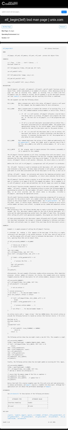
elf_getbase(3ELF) (13, 416)
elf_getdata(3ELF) (27, 416)
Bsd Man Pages (7, 26)
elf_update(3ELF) (23, 142)
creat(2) (10, 415)
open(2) (30, 415)
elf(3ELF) (45, 415)
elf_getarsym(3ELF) (51, 200)
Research (62, 26)
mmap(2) (28, 385)
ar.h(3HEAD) (37, 415)
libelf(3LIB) (12, 418)
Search (64, 12)
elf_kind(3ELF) (53, 416)
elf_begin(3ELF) (8, 48)
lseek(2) (16, 96)
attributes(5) (14, 393)
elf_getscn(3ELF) (40, 416)
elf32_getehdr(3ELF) (55, 415)
